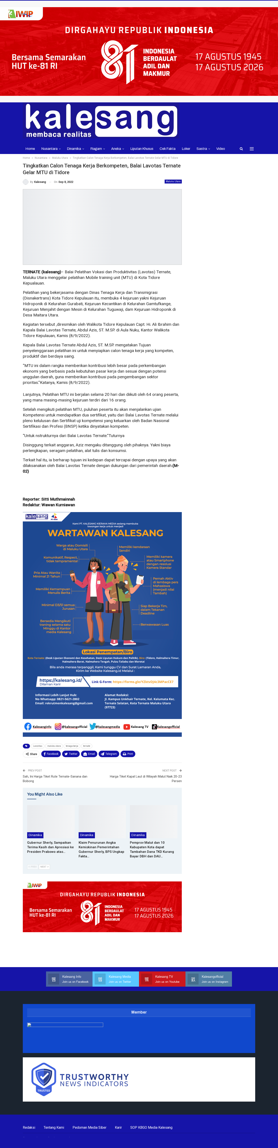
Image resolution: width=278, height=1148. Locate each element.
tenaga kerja (72, 746)
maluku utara (54, 746)
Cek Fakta (167, 149)
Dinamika (74, 149)
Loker (186, 149)
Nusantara (49, 149)
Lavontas (37, 746)
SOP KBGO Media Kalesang (151, 1127)
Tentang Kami (54, 1127)
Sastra (202, 149)
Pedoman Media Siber (89, 1127)
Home (30, 149)
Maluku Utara (173, 181)
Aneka (116, 149)
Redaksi (29, 1127)
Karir (118, 1127)
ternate (86, 746)
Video (220, 149)
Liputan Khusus (141, 149)
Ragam (96, 149)
